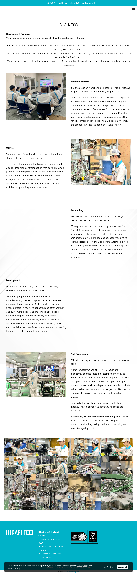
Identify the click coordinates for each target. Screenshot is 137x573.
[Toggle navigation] (133, 9)
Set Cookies (108, 567)
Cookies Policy (14, 568)
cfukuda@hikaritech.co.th (82, 2)
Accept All (122, 567)
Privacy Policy (82, 565)
